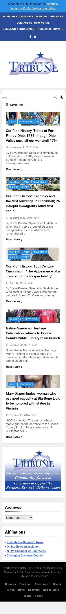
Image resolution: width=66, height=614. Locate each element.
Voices (39, 595)
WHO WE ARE (42, 22)
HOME (6, 16)
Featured (14, 182)
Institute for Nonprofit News (25, 542)
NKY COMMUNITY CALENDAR (29, 16)
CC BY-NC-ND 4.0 (37, 576)
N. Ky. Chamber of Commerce (26, 551)
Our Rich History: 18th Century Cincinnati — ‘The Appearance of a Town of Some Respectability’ (33, 271)
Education (15, 319)
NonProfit (34, 589)
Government (42, 584)
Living (12, 121)
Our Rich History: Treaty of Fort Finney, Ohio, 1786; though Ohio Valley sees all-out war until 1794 (32, 136)
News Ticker (40, 182)
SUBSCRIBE (45, 28)
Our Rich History (29, 121)
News (12, 384)
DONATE (58, 28)
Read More (13, 169)
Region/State (51, 589)
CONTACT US (24, 22)
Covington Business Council (25, 555)
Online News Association (23, 546)
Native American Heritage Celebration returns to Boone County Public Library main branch (33, 333)
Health (57, 584)
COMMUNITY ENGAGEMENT (19, 28)
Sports (27, 595)
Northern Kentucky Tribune (20, 567)
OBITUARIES (56, 16)
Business (10, 584)
